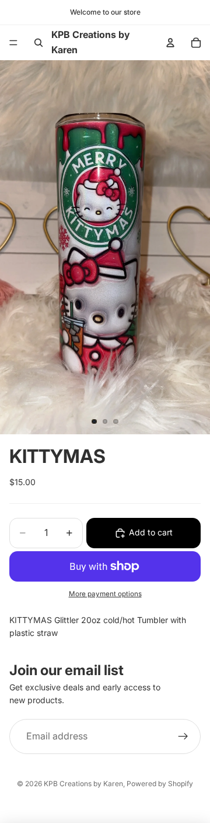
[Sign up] (183, 736)
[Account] (170, 43)
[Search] (38, 43)
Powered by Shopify (160, 783)
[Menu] (13, 42)
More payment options (105, 594)
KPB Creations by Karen (83, 783)
